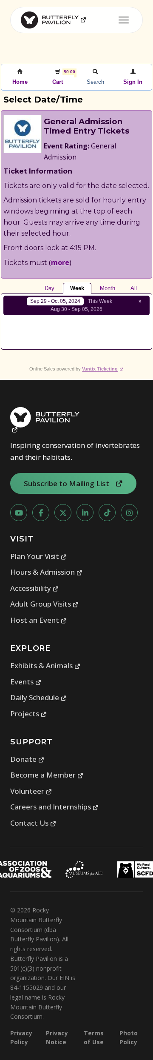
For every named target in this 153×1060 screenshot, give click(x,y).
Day (49, 288)
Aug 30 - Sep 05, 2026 (76, 309)
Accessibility (34, 588)
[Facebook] (40, 512)
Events (26, 682)
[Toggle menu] (123, 19)
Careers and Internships (54, 807)
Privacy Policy (21, 1037)
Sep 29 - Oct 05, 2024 (55, 301)
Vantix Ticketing (102, 368)
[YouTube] (18, 512)
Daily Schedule (38, 697)
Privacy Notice (57, 1037)
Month (107, 288)
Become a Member (47, 775)
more (60, 262)
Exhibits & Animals (45, 665)
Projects (28, 713)
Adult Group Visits (44, 604)
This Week (100, 301)
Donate (27, 759)
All (133, 288)
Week (77, 288)
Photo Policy (128, 1037)
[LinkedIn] (85, 512)
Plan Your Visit (38, 556)
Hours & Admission (46, 572)
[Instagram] (129, 512)
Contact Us (33, 823)
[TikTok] (107, 512)
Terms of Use (94, 1037)
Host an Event (38, 620)
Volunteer (31, 791)
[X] (62, 512)
